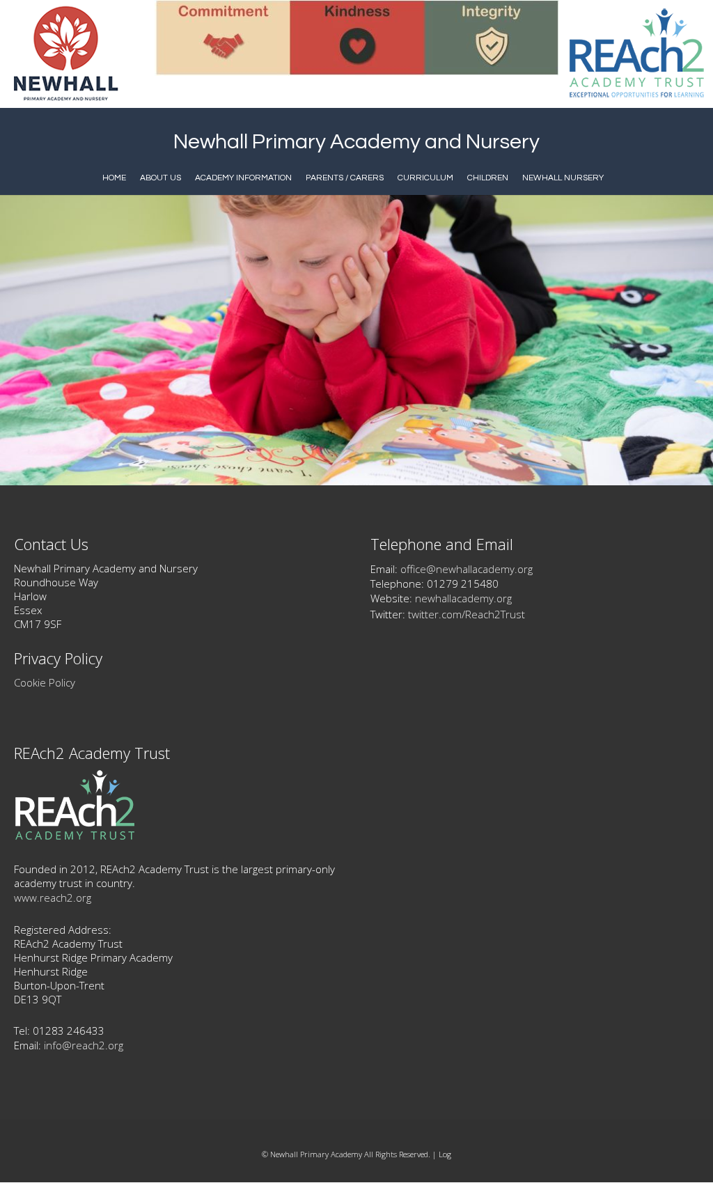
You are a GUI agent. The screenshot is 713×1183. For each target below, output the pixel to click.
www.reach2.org (52, 897)
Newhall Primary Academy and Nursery (356, 141)
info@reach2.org (83, 1045)
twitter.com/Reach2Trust (466, 614)
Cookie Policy (44, 682)
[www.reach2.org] (75, 836)
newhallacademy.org (463, 598)
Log (445, 1154)
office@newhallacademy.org (466, 569)
